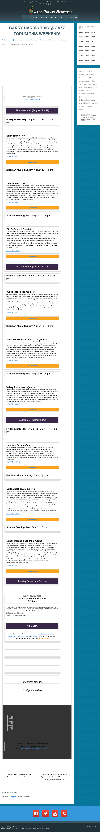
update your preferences (27, 748)
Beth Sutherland (36, 636)
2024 (81, 41)
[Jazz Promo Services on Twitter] (45, 815)
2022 (81, 51)
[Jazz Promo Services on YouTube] (55, 815)
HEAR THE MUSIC (13, 156)
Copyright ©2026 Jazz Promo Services (11, 827)
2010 (93, 41)
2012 (93, 32)
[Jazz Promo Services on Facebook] (36, 815)
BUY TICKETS (32, 162)
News (60, 17)
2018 (87, 37)
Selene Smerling (22, 636)
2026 (81, 32)
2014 (87, 55)
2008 (93, 51)
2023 (81, 46)
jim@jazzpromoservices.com (56, 4)
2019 (87, 32)
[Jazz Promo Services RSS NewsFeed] (64, 815)
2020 (81, 60)
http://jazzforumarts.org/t (31, 99)
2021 (81, 55)
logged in (14, 797)
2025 (81, 37)
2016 (87, 46)
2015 (87, 51)
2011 (93, 37)
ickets (38, 99)
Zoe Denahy (42, 634)
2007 (93, 55)
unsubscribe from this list (41, 748)
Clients (52, 17)
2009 (93, 46)
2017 (87, 41)
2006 (93, 60)
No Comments (62, 40)
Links (66, 17)
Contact (74, 17)
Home (25, 17)
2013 (87, 60)
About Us (33, 17)
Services (43, 17)
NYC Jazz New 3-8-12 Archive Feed (27, 40)
